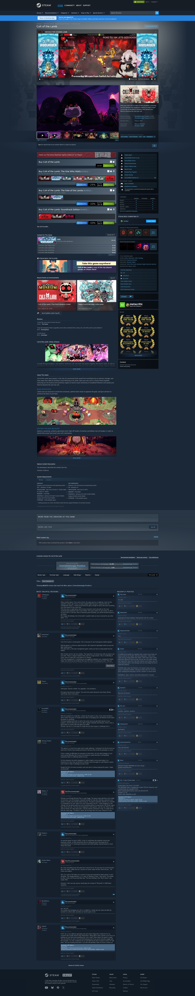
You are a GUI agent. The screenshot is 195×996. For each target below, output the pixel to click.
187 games (44, 793)
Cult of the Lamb (131, 264)
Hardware (112, 984)
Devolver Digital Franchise (62, 24)
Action (126, 258)
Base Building (124, 136)
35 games (44, 903)
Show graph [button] (152, 575)
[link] (95, 184)
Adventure (131, 258)
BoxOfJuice (45, 901)
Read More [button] (110, 666)
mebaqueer (45, 595)
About (79, 5)
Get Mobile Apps (145, 981)
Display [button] (97, 575)
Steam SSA (95, 981)
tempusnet (45, 634)
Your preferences (153, 557)
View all (156, 536)
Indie (136, 258)
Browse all (111, 235)
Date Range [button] (77, 575)
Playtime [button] (87, 575)
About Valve (112, 977)
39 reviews (44, 636)
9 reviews (44, 930)
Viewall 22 (153, 246)
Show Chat (134, 79)
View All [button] (112, 278)
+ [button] (154, 136)
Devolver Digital (139, 126)
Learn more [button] (151, 221)
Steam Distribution (97, 987)
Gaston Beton (46, 860)
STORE (60, 5)
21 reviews (44, 794)
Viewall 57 (153, 232)
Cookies (125, 987)
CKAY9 (44, 926)
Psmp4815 (45, 708)
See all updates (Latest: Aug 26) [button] (51, 313)
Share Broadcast (144, 79)
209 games (44, 928)
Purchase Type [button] (54, 575)
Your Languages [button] (47, 581)
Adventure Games (49, 24)
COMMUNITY (69, 5)
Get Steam (143, 977)
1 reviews (44, 743)
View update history (126, 281)
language (153, 2)
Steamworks (95, 984)
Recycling (112, 987)
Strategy (140, 258)
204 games (44, 710)
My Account (143, 987)
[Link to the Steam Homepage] (44, 7)
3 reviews (44, 904)
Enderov (44, 833)
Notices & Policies (128, 984)
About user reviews (142, 557)
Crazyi (44, 681)
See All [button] (111, 254)
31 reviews (44, 862)
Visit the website (126, 270)
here (70, 543)
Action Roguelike (133, 136)
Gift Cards (95, 991)
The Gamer (45, 324)
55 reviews (44, 712)
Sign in (40, 144)
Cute (140, 136)
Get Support (143, 984)
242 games (44, 596)
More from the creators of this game (56, 517)
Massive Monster (140, 124)
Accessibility (127, 981)
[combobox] (132, 13)
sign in (147, 2)
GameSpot (44, 335)
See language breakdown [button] (128, 557)
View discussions (125, 286)
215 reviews (45, 683)
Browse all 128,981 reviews (76, 965)
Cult (144, 136)
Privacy (125, 977)
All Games (39, 24)
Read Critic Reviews (135, 306)
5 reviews (44, 835)
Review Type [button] (41, 575)
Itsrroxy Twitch (46, 741)
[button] (40, 13)
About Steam (96, 977)
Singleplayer (150, 136)
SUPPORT (86, 5)
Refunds (125, 991)
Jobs (110, 981)
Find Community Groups (127, 289)
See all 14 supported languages (129, 211)
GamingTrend (45, 329)
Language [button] (66, 575)
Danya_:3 (45, 791)
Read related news (126, 284)
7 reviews (44, 598)
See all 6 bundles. (43, 226)
